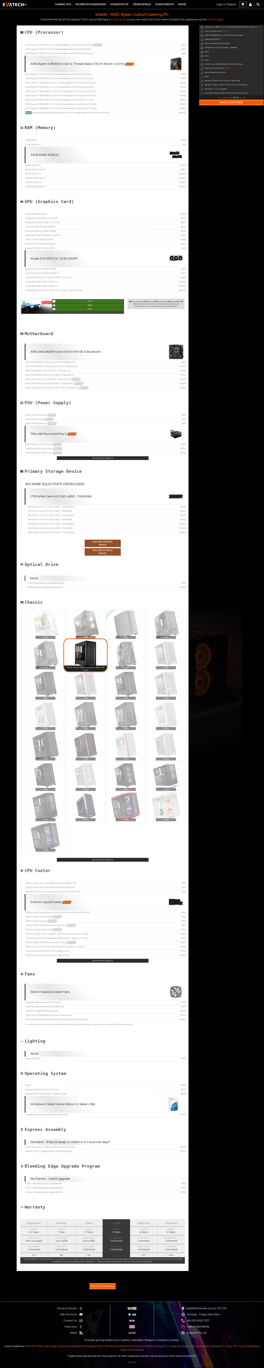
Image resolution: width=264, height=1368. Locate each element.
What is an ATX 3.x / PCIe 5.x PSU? (93, 410)
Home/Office (119, 4)
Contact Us (70, 1320)
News (73, 1332)
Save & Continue (102, 1286)
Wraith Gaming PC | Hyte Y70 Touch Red (227, 1346)
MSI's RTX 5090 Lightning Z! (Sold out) (48, 1346)
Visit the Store (68, 1314)
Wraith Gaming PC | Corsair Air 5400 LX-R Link (172, 1346)
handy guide (119, 19)
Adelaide (137, 1340)
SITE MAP (132, 1362)
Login (219, 4)
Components (164, 4)
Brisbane (150, 1340)
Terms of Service (67, 1308)
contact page (215, 19)
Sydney (125, 1340)
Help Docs (70, 1326)
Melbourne (112, 1340)
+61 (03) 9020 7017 (198, 1320)
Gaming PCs (63, 4)
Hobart (175, 1340)
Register (232, 4)
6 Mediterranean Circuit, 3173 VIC (207, 1308)
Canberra (163, 1340)
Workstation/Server (90, 4)
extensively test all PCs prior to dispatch (101, 1212)
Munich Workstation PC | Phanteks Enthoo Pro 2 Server (108, 1346)
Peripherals (142, 4)
